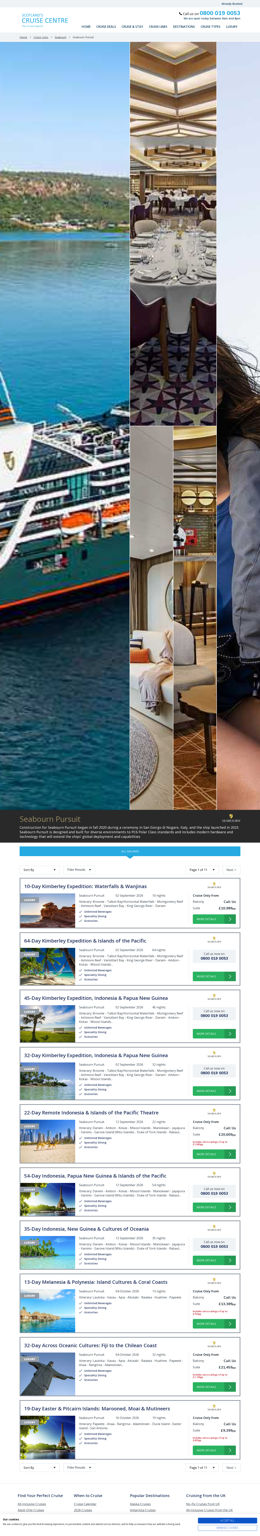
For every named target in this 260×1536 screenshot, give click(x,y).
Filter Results (76, 869)
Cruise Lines (158, 27)
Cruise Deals (106, 27)
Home (86, 27)
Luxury (232, 27)
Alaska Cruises (140, 1504)
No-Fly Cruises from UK (203, 1504)
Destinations (184, 27)
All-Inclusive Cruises (32, 1504)
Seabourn (60, 37)
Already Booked (232, 4)
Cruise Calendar (85, 1504)
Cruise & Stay (132, 27)
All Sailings (130, 851)
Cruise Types (210, 27)
